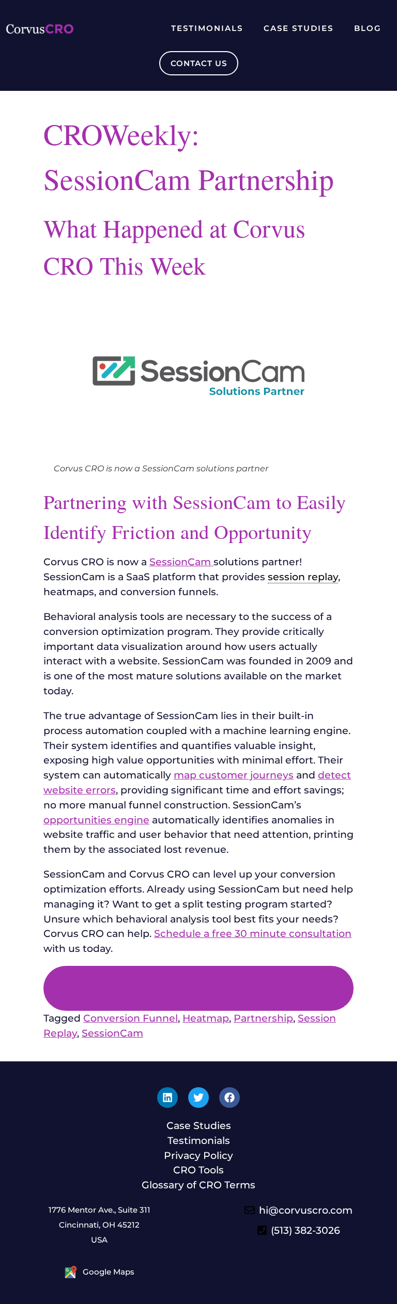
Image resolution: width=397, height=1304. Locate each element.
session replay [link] (303, 576)
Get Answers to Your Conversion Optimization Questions (198, 988)
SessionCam (181, 561)
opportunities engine (96, 820)
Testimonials (207, 28)
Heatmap (205, 1018)
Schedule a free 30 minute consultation (253, 933)
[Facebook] (229, 1097)
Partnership (263, 1018)
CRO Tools (198, 1170)
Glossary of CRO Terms (198, 1185)
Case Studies (298, 28)
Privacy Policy (198, 1155)
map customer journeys (234, 775)
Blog (367, 28)
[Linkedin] (167, 1097)
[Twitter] (198, 1097)
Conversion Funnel (130, 1018)
